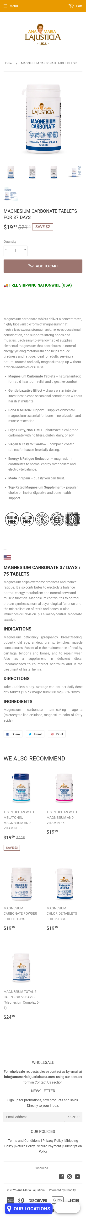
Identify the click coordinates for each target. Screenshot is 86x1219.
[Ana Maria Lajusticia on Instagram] (69, 1177)
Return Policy (25, 1146)
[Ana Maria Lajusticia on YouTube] (77, 1177)
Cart (78, 6)
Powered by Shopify (62, 1190)
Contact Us (43, 1082)
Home (8, 63)
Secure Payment (49, 1146)
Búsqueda (41, 1168)
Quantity (10, 241)
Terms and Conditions (24, 1140)
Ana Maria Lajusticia (31, 1190)
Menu (14, 6)
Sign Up (73, 1117)
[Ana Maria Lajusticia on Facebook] (61, 1177)
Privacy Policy (53, 1140)
